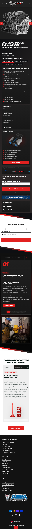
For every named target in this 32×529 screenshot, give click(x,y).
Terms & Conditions (7, 469)
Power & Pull (6, 64)
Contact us (5, 463)
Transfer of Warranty (8, 483)
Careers (4, 465)
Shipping (3, 55)
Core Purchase (6, 460)
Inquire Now (16, 193)
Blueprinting (18, 367)
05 (23, 311)
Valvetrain (6, 367)
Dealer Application (7, 490)
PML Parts (5, 473)
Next (16, 240)
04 (20, 311)
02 (12, 311)
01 (8, 311)
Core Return (5, 486)
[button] (2, 3)
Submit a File (5, 488)
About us (4, 461)
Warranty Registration (8, 481)
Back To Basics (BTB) (8, 61)
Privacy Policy (6, 467)
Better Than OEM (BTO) (21, 61)
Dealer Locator (6, 471)
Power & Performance (17, 64)
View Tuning (16, 162)
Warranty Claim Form (8, 485)
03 (16, 311)
